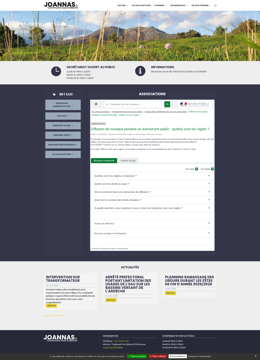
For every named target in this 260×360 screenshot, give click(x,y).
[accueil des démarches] (96, 103)
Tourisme (159, 5)
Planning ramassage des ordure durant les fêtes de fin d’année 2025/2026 (189, 281)
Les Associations (141, 5)
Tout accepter (138, 356)
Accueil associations (101, 111)
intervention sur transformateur (63, 279)
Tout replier (190, 169)
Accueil (122, 5)
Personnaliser (178, 356)
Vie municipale (177, 5)
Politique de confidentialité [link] (199, 356)
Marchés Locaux (62, 125)
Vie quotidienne (200, 5)
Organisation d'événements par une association (166, 111)
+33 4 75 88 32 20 (121, 341)
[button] (152, 176)
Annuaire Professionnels (61, 144)
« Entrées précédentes (53, 315)
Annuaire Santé (61, 135)
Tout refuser (159, 356)
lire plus (51, 305)
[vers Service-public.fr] (195, 104)
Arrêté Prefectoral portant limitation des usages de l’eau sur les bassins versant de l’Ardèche (128, 284)
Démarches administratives (62, 105)
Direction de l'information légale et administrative (110, 249)
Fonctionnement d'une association (127, 111)
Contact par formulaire (113, 347)
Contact (62, 116)
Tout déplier (206, 169)
